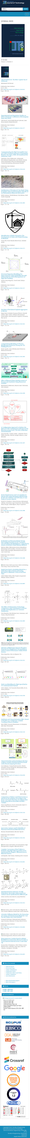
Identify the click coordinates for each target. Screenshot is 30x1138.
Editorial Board (10, 966)
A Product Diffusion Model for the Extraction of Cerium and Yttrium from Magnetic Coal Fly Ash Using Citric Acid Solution (15, 916)
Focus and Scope (10, 968)
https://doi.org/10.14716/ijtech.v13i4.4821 (14, 861)
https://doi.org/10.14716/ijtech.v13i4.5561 (14, 837)
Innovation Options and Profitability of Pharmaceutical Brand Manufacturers (13, 828)
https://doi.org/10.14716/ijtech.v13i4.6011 (14, 89)
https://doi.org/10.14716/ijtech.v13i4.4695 (14, 954)
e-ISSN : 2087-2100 (8, 991)
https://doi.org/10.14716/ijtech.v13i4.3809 (14, 621)
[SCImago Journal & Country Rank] (12, 998)
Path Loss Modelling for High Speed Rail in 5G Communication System (14, 684)
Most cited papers (10, 982)
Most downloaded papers (12, 980)
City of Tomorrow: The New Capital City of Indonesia (14, 80)
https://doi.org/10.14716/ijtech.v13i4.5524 (14, 812)
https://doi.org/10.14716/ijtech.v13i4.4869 (14, 583)
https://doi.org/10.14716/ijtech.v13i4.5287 (14, 443)
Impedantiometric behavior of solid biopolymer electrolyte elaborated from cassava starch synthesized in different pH (14, 893)
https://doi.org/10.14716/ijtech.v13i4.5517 (14, 288)
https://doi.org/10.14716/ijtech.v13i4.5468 (14, 558)
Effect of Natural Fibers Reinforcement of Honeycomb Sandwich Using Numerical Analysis (14, 382)
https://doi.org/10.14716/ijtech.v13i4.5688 (14, 510)
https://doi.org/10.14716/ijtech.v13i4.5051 (14, 660)
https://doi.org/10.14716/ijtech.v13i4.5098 (14, 393)
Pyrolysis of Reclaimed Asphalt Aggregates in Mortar (14, 310)
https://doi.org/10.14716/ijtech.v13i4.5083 (14, 356)
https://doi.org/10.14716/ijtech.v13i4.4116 (14, 169)
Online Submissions (11, 969)
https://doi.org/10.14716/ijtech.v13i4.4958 (14, 775)
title (4, 8)
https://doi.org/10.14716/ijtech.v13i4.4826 (14, 927)
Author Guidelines (11, 974)
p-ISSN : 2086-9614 (8, 989)
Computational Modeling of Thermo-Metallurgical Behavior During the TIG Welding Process (13, 345)
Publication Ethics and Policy (14, 972)
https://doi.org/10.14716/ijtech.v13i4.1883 (14, 203)
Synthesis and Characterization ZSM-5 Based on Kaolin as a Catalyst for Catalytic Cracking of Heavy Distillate (15, 721)
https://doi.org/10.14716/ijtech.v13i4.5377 (14, 128)
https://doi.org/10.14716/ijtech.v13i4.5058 (14, 695)
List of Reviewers (10, 976)
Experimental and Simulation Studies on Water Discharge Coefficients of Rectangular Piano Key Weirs (15, 117)
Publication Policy (11, 971)
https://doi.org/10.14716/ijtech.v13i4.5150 (14, 732)
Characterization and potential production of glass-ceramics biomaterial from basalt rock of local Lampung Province (14, 762)
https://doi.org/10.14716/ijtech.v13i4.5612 (14, 902)
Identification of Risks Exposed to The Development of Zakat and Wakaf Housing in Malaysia (14, 237)
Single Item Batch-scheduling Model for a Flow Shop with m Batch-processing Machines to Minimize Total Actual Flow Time (13, 571)
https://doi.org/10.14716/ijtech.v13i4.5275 (14, 248)
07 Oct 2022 (4, 59)
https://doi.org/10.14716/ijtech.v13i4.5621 (14, 324)
